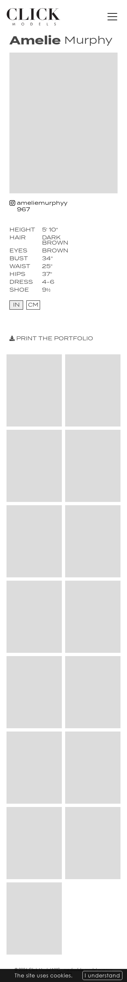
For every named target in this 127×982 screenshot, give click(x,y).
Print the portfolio (54, 338)
